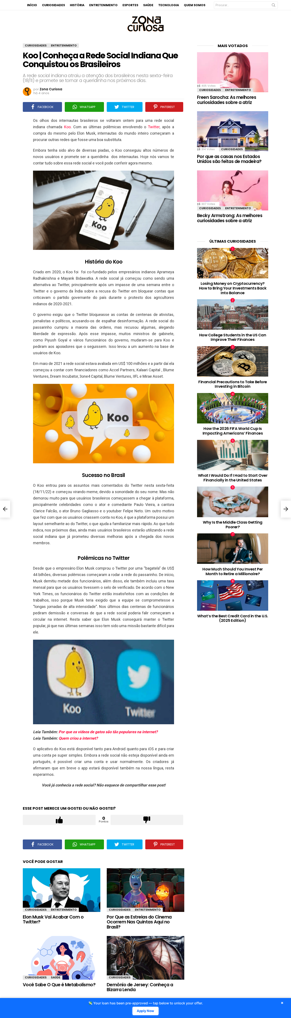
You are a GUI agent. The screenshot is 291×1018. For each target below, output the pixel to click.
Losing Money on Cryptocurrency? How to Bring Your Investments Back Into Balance (233, 288)
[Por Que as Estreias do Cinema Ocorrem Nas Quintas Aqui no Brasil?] (145, 890)
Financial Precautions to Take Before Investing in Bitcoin (232, 384)
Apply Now (145, 1011)
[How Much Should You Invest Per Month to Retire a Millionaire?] (232, 548)
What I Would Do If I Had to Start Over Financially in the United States (233, 478)
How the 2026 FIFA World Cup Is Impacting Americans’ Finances (233, 431)
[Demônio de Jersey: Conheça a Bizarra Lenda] (145, 958)
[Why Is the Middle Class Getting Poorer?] (232, 502)
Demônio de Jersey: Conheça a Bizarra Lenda (140, 987)
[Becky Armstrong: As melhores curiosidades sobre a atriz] (232, 190)
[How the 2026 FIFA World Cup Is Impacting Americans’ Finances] (232, 408)
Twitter (154, 127)
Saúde (148, 5)
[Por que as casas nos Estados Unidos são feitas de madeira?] (232, 131)
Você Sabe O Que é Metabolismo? (59, 985)
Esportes (130, 5)
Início (32, 5)
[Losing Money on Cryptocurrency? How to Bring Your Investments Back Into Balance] (232, 263)
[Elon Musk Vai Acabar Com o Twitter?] (61, 890)
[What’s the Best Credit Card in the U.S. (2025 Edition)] (232, 595)
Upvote (59, 820)
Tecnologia (168, 5)
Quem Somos (194, 5)
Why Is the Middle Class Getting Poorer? (232, 525)
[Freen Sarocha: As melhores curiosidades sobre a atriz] (232, 72)
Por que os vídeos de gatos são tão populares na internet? (108, 732)
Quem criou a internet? (78, 738)
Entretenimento (103, 5)
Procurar (273, 6)
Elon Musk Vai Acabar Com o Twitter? (53, 919)
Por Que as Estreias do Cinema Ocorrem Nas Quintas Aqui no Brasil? (139, 922)
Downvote (147, 820)
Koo (67, 127)
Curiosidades (53, 5)
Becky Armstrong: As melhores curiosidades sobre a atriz (229, 218)
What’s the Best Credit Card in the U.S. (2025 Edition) (232, 618)
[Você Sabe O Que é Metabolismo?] (61, 958)
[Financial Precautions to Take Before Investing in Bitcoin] (232, 361)
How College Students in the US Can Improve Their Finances (232, 337)
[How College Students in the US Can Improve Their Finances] (232, 314)
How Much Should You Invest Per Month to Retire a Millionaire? (232, 571)
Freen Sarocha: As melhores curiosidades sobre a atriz (226, 99)
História (77, 5)
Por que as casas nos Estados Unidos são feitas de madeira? (229, 159)
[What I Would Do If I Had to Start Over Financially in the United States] (232, 455)
